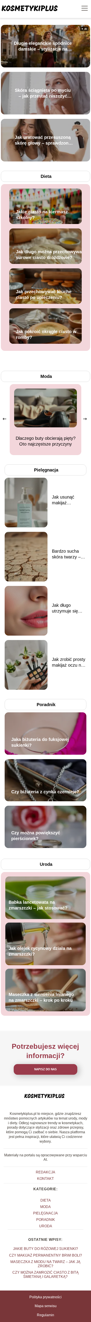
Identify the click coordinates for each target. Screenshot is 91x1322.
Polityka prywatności (45, 1297)
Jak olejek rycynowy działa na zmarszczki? (40, 951)
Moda (46, 376)
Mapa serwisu (46, 1306)
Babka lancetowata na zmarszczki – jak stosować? (38, 905)
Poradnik (46, 704)
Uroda (46, 864)
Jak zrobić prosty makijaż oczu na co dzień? (68, 662)
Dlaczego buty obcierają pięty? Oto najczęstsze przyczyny (46, 441)
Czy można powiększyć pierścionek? (35, 835)
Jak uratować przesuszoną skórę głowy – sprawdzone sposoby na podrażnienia (43, 140)
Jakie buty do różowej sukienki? (45, 1249)
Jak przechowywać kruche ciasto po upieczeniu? (43, 294)
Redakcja (45, 1172)
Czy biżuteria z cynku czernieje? (45, 791)
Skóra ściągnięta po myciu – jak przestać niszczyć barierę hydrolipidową (43, 93)
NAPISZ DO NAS (45, 1069)
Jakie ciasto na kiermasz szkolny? (42, 214)
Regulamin (45, 1315)
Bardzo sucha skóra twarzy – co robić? (66, 554)
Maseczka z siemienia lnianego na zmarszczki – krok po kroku (41, 997)
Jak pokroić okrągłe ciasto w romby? (46, 334)
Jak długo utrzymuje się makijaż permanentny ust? (65, 608)
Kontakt (45, 1179)
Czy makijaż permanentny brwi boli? (45, 1255)
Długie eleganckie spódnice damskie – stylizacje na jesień (43, 46)
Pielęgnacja (46, 470)
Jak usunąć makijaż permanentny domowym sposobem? (65, 500)
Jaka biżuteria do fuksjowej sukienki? (40, 742)
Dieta (46, 176)
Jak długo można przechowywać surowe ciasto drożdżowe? (50, 254)
